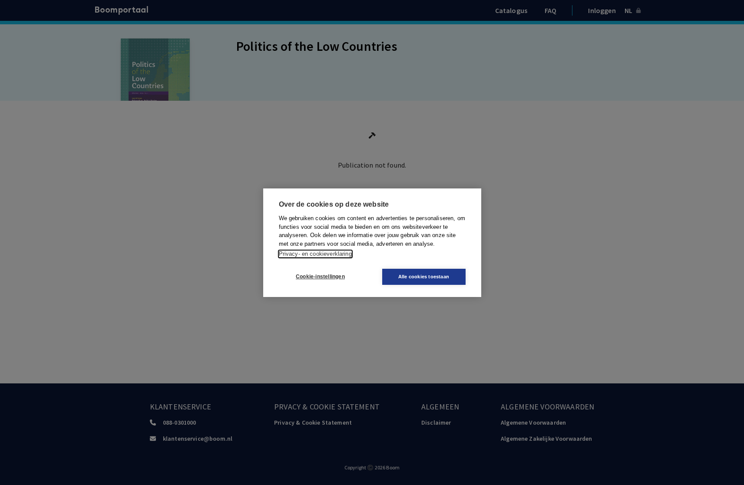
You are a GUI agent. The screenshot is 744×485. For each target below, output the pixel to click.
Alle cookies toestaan (423, 276)
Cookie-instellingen (320, 277)
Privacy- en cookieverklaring (315, 254)
